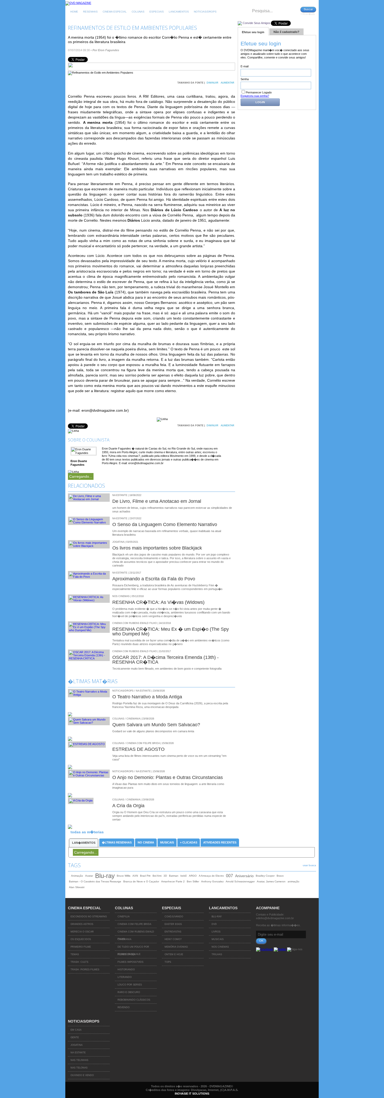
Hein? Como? (173, 939)
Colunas (138, 11)
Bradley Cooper (265, 875)
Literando (125, 977)
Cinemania (124, 939)
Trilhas (217, 954)
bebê (184, 875)
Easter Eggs (173, 924)
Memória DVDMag (176, 947)
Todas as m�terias (87, 832)
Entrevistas (173, 931)
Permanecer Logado (259, 92)
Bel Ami (157, 875)
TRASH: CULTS (79, 962)
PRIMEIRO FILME (81, 947)
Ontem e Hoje (174, 954)
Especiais (156, 11)
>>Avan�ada (307, 14)
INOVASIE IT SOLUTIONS (192, 1093)
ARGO (193, 875)
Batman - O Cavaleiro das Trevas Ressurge (95, 881)
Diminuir (212, 82)
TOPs (168, 962)
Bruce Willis (123, 875)
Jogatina (77, 1045)
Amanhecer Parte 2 (173, 881)
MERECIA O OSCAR (82, 931)
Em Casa (76, 1030)
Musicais (167, 842)
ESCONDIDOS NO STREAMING (89, 916)
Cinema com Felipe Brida (134, 924)
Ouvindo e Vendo (82, 1075)
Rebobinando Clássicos (134, 1000)
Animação (77, 875)
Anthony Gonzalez (212, 881)
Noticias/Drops (205, 11)
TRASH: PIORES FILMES (85, 969)
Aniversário (244, 876)
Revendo (124, 1007)
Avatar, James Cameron (271, 881)
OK (261, 940)
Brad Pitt (145, 875)
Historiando (126, 969)
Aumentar (227, 82)
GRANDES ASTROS (82, 924)
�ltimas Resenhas (117, 842)
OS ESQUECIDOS (81, 939)
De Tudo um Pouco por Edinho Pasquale (133, 948)
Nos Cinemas (220, 947)
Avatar (89, 875)
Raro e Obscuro (129, 992)
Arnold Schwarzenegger (240, 881)
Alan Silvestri (76, 887)
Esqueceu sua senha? (255, 95)
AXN (135, 875)
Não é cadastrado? (286, 31)
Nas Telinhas (79, 1060)
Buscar (308, 9)
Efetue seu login (253, 32)
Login (260, 102)
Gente (75, 1037)
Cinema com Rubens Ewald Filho (136, 933)
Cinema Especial (115, 11)
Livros (216, 931)
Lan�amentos (83, 842)
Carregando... (80, 476)
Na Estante (78, 1052)
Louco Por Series (130, 984)
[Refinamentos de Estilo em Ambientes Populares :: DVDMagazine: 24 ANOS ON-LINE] (78, 2)
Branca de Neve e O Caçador (141, 881)
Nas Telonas (79, 1067)
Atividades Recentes (219, 842)
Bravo (280, 875)
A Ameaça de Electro (211, 875)
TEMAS (75, 954)
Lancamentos (179, 11)
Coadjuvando (174, 916)
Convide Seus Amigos (256, 23)
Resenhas (90, 11)
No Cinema (146, 842)
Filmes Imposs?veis (130, 962)
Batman (173, 875)
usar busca (309, 865)
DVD (214, 924)
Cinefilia (124, 916)
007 (229, 875)
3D (165, 875)
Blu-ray (105, 876)
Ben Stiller (193, 881)
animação (293, 881)
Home (74, 11)
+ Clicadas (188, 842)
